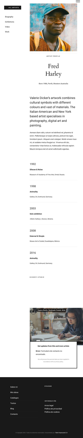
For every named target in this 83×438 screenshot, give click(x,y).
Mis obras (14, 392)
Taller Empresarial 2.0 (61, 433)
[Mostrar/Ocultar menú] (78, 1)
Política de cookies (52, 412)
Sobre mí (14, 387)
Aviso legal (49, 405)
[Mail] (57, 392)
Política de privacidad (53, 408)
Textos (13, 403)
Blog (12, 408)
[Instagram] (52, 392)
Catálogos (14, 398)
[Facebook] (47, 392)
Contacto (14, 414)
